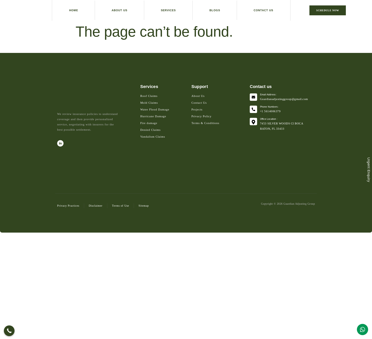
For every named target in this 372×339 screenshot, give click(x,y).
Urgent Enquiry (369, 169)
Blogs (214, 10)
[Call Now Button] (9, 330)
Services (168, 10)
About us (119, 10)
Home (73, 10)
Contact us (263, 10)
